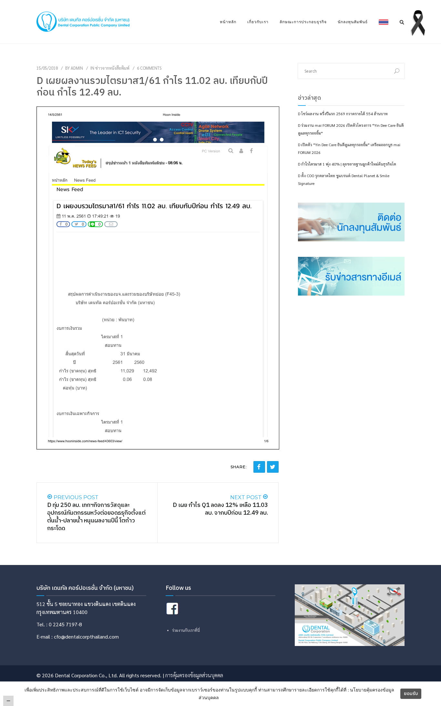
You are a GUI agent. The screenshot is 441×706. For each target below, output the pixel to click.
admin (77, 68)
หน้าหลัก (228, 21)
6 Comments (149, 68)
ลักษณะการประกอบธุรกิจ (303, 21)
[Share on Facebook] (259, 467)
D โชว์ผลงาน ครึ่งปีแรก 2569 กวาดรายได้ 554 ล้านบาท (343, 113)
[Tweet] (273, 467)
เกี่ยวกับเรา (258, 21)
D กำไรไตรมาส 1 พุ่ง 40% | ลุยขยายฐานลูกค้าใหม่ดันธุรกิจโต (347, 163)
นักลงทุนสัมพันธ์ (353, 21)
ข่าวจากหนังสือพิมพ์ (112, 68)
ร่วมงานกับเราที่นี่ (186, 630)
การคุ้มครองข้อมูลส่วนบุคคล (194, 675)
